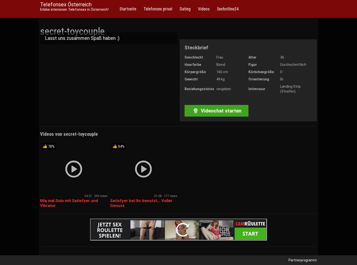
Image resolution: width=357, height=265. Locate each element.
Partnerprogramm (303, 260)
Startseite (127, 9)
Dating (185, 9)
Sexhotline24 (228, 9)
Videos (204, 9)
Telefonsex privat (158, 9)
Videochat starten (220, 111)
